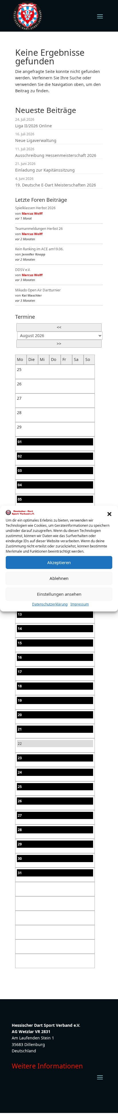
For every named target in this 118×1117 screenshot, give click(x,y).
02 (20, 456)
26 (20, 801)
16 (20, 657)
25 (20, 786)
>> (59, 343)
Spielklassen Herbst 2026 (35, 207)
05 (20, 499)
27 (20, 815)
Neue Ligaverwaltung (35, 140)
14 (20, 628)
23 (20, 757)
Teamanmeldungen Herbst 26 (39, 228)
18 (20, 686)
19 (20, 700)
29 (20, 844)
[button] (109, 513)
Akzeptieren (59, 562)
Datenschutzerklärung (50, 603)
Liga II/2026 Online (33, 125)
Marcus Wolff (32, 213)
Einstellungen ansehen (59, 594)
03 (20, 470)
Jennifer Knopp (33, 254)
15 (20, 643)
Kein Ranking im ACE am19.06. (39, 249)
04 (20, 484)
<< (59, 327)
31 (20, 872)
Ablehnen (59, 578)
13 (20, 614)
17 (20, 671)
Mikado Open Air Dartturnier (38, 290)
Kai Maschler (32, 295)
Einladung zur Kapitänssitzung (45, 170)
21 (20, 729)
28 (20, 829)
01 (20, 441)
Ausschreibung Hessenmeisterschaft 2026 (55, 155)
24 (20, 772)
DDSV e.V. (22, 269)
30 (20, 858)
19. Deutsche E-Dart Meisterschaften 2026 (55, 185)
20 (20, 714)
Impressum (79, 603)
